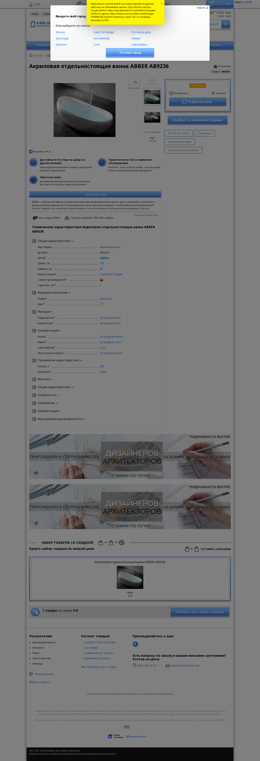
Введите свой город (71, 16)
